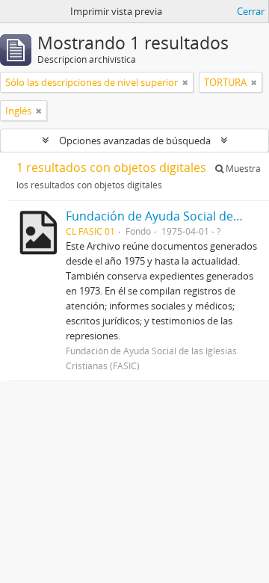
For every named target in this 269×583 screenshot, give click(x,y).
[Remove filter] (185, 82)
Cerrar (251, 11)
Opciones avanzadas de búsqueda (135, 140)
